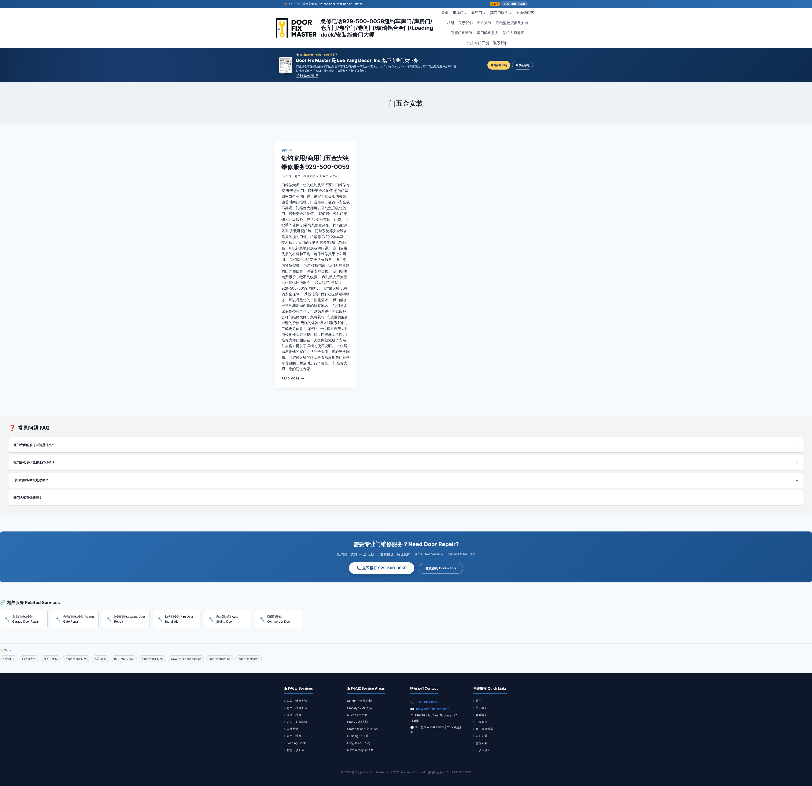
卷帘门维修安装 (297, 708)
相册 (450, 23)
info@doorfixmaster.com (432, 709)
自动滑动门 (294, 729)
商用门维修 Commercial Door (279, 619)
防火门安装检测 (297, 722)
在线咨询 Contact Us (440, 568)
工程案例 (481, 722)
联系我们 (500, 43)
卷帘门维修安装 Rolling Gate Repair (78, 619)
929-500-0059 (514, 3)
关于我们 (465, 23)
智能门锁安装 (461, 33)
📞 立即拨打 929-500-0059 (382, 568)
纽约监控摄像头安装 (512, 23)
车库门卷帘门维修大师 (300, 176)
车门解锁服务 (487, 33)
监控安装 (481, 743)
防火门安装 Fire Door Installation (179, 619)
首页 (444, 13)
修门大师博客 (513, 33)
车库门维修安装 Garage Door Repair (26, 619)
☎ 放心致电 (522, 65)
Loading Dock (296, 743)
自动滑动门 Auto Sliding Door (227, 619)
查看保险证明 (499, 65)
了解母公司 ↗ (307, 75)
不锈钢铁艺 (525, 13)
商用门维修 (294, 736)
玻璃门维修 (294, 715)
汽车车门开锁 (478, 43)
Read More (292, 378)
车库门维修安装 (297, 700)
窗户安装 (484, 23)
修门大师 (286, 150)
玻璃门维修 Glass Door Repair (129, 619)
